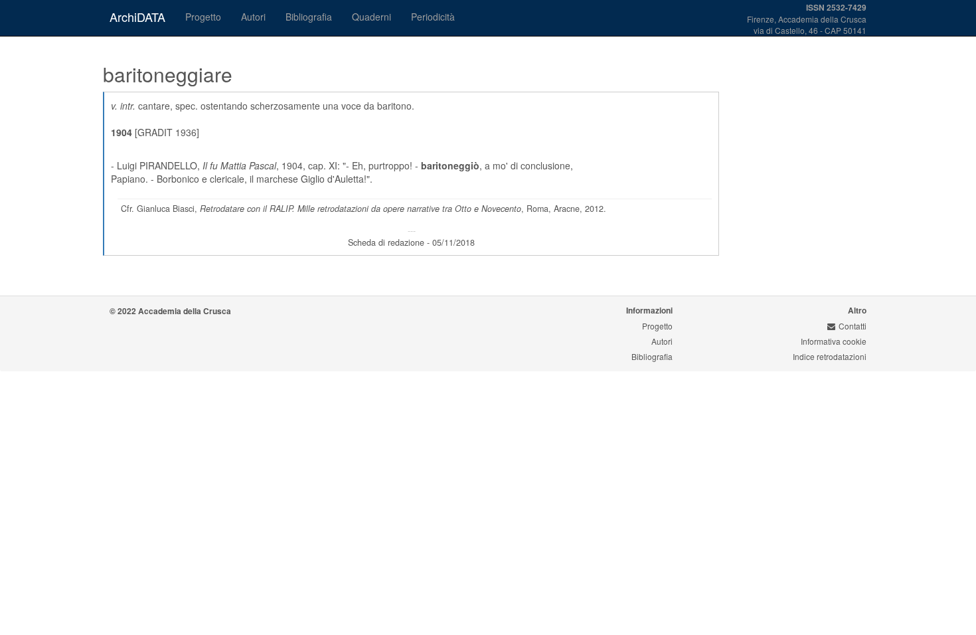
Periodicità (433, 16)
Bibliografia (308, 16)
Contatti (852, 325)
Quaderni (371, 16)
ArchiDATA (137, 16)
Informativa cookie (833, 341)
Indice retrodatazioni (829, 356)
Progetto (203, 16)
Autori (253, 16)
